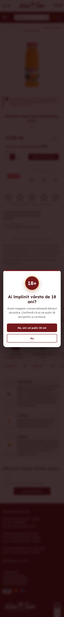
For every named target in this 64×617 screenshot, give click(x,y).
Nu (32, 338)
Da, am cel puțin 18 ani (32, 327)
